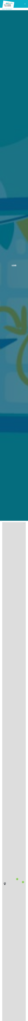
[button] (24, 524)
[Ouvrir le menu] (25, 4)
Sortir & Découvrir (9, 9)
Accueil (3, 9)
